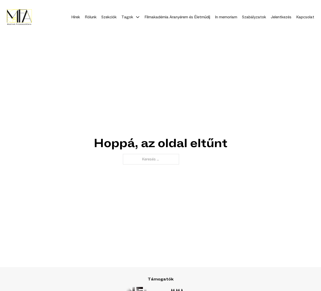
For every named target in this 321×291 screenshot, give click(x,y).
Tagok (127, 17)
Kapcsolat (305, 17)
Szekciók (109, 17)
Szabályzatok (254, 17)
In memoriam (226, 17)
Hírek (75, 17)
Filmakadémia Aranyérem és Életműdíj (177, 17)
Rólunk (91, 17)
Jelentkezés (281, 17)
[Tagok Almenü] (138, 17)
